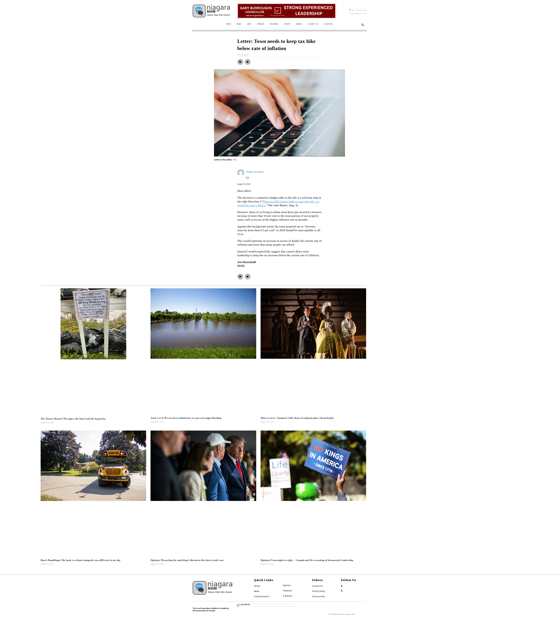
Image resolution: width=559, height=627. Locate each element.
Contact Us (317, 585)
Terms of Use (318, 596)
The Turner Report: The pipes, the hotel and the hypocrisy (73, 418)
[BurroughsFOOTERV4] (286, 11)
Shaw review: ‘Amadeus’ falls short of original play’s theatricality (297, 418)
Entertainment (261, 596)
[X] (341, 590)
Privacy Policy (318, 591)
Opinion (287, 585)
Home (257, 585)
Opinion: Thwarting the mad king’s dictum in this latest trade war (187, 560)
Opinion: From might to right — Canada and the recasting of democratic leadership (307, 560)
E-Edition (287, 595)
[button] (362, 25)
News (256, 591)
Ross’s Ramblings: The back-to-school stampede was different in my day (81, 560)
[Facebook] (341, 586)
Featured (287, 590)
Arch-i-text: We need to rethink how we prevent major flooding (186, 418)
